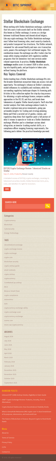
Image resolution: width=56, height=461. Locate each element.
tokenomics (8, 299)
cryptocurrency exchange (13, 316)
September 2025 (10, 383)
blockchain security (11, 261)
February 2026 (9, 362)
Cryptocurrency (9, 220)
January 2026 (9, 366)
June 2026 (8, 345)
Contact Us (6, 452)
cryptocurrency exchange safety (16, 308)
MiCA (6, 287)
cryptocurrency (9, 278)
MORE (7, 189)
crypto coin (8, 257)
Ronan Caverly (27, 174)
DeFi (6, 304)
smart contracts (9, 270)
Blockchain (8, 224)
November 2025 (10, 374)
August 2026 (8, 336)
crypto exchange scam (12, 312)
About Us (5, 433)
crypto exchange (10, 253)
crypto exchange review (13, 249)
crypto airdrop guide (12, 266)
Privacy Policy (7, 442)
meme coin (8, 320)
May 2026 (7, 349)
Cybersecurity (9, 229)
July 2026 (7, 341)
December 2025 (10, 370)
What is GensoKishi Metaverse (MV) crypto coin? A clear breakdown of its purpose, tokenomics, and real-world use (26, 413)
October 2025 (9, 378)
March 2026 (8, 357)
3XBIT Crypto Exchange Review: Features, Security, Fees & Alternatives (23, 401)
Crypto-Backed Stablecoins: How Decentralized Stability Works (25, 407)
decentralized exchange (13, 245)
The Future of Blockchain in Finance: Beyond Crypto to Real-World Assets (26, 420)
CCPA (4, 447)
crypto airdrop (9, 274)
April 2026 (8, 353)
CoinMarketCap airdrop (13, 283)
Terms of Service (8, 438)
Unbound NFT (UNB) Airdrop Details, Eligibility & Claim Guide (24, 395)
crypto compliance (11, 295)
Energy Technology (11, 233)
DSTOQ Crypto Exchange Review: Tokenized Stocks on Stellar (27, 169)
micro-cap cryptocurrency (13, 325)
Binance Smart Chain (12, 291)
